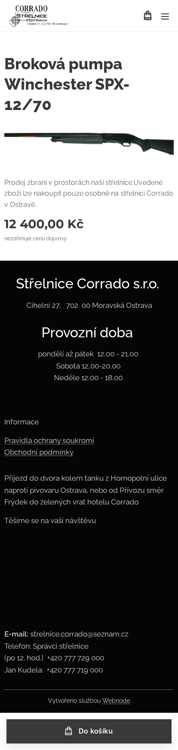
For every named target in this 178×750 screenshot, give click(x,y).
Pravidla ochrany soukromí (49, 440)
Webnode (116, 700)
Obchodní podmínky (38, 452)
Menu (165, 16)
